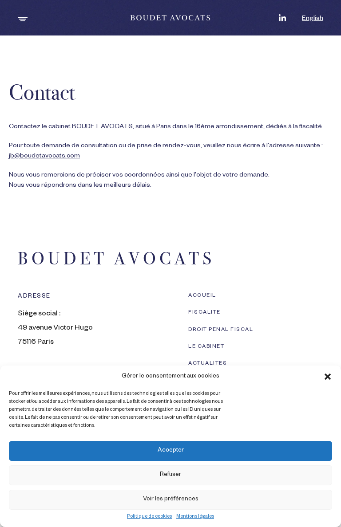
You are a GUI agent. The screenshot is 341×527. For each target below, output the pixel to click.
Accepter (171, 451)
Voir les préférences (170, 499)
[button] (327, 376)
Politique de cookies (149, 516)
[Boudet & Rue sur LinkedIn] (282, 17)
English (312, 19)
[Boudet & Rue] (171, 17)
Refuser (170, 475)
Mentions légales (195, 516)
